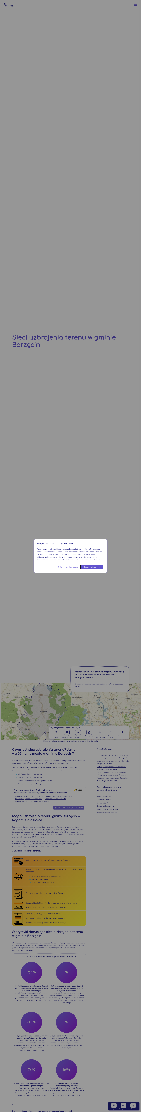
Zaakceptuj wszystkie (92, 567)
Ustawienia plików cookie (68, 567)
